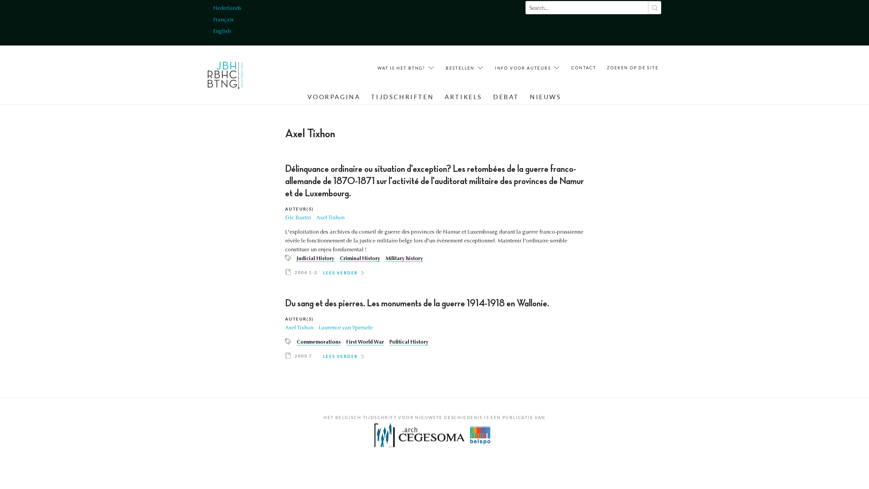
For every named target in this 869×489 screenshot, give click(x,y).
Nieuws (545, 97)
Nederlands (227, 8)
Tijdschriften (402, 97)
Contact (583, 68)
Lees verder (340, 273)
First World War (365, 342)
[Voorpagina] (225, 77)
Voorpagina (334, 97)
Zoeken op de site (633, 68)
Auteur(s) (299, 209)
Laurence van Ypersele (346, 328)
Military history (404, 258)
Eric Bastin (298, 218)
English (222, 31)
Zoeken (654, 7)
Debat (506, 97)
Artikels (463, 97)
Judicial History (315, 258)
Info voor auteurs (523, 68)
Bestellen (460, 68)
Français (223, 20)
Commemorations (319, 342)
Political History (408, 342)
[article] (434, 222)
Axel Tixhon (330, 218)
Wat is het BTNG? (401, 68)
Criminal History (360, 258)
